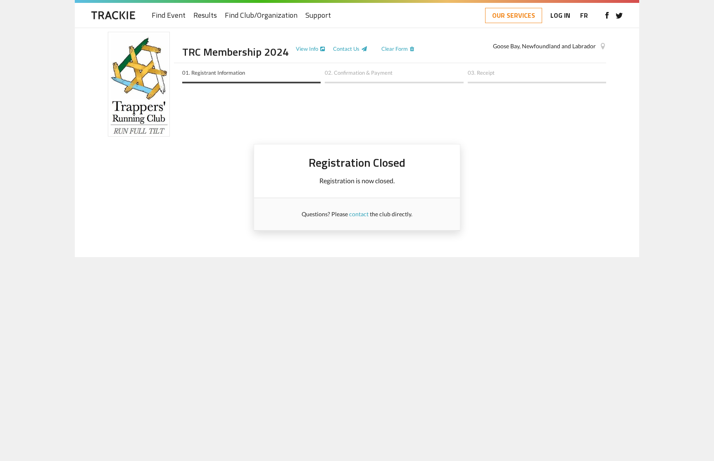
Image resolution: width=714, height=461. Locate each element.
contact (359, 213)
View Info (307, 48)
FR (584, 15)
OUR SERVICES (513, 15)
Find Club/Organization (261, 15)
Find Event (169, 15)
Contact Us (346, 48)
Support (318, 15)
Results (205, 15)
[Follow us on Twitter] (619, 15)
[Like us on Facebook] (606, 15)
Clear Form (394, 48)
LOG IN (560, 15)
